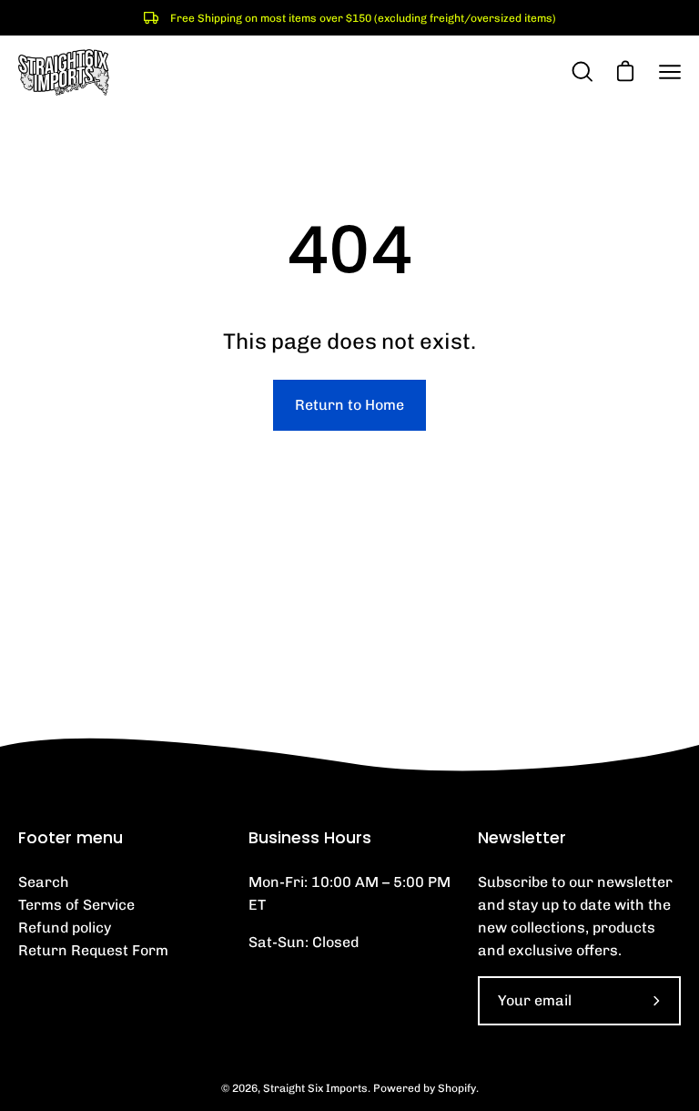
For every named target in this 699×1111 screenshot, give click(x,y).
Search (43, 882)
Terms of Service (76, 904)
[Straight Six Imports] (63, 72)
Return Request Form (93, 950)
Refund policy (64, 927)
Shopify (457, 1088)
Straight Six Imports (315, 1088)
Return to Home (349, 404)
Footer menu (70, 838)
